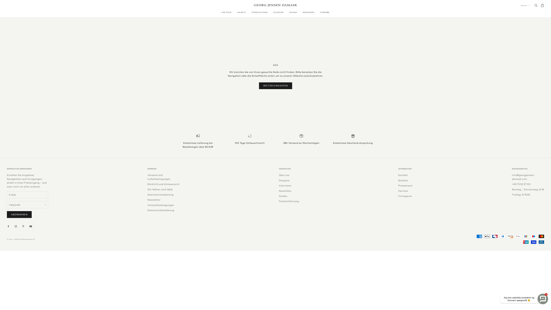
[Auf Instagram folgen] (15, 226)
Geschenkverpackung (161, 194)
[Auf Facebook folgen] (8, 226)
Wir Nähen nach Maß (160, 189)
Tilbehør (324, 12)
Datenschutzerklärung (161, 210)
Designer (284, 180)
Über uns (284, 175)
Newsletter (154, 199)
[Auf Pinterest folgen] (23, 226)
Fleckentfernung (289, 201)
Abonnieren (19, 214)
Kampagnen (308, 12)
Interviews (285, 185)
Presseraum (405, 185)
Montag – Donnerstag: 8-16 (528, 189)
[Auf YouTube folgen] (30, 226)
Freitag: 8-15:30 (521, 194)
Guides (283, 196)
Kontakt (403, 175)
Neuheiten (285, 190)
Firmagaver (405, 196)
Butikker (403, 180)
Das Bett (241, 12)
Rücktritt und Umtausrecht (164, 184)
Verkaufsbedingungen (161, 205)
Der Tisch (227, 12)
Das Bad (293, 12)
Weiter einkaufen (275, 85)
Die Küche (278, 12)
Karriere (403, 190)
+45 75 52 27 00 (521, 184)
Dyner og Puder (260, 12)
